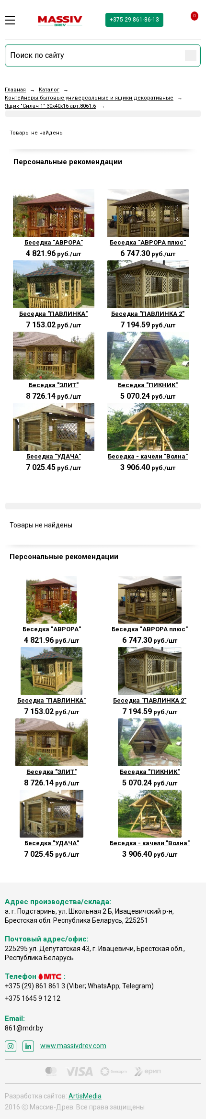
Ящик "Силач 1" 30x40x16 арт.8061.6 (50, 106)
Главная (15, 90)
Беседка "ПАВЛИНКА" (53, 313)
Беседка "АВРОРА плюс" (148, 242)
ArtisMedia (85, 1096)
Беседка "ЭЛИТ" (54, 385)
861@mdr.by (24, 1028)
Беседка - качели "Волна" (148, 456)
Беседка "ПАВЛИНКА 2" (147, 313)
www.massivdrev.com (73, 1046)
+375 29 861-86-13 (134, 19)
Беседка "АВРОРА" (53, 242)
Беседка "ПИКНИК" (148, 385)
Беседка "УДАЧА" (53, 456)
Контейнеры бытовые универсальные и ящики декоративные (89, 98)
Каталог (49, 90)
